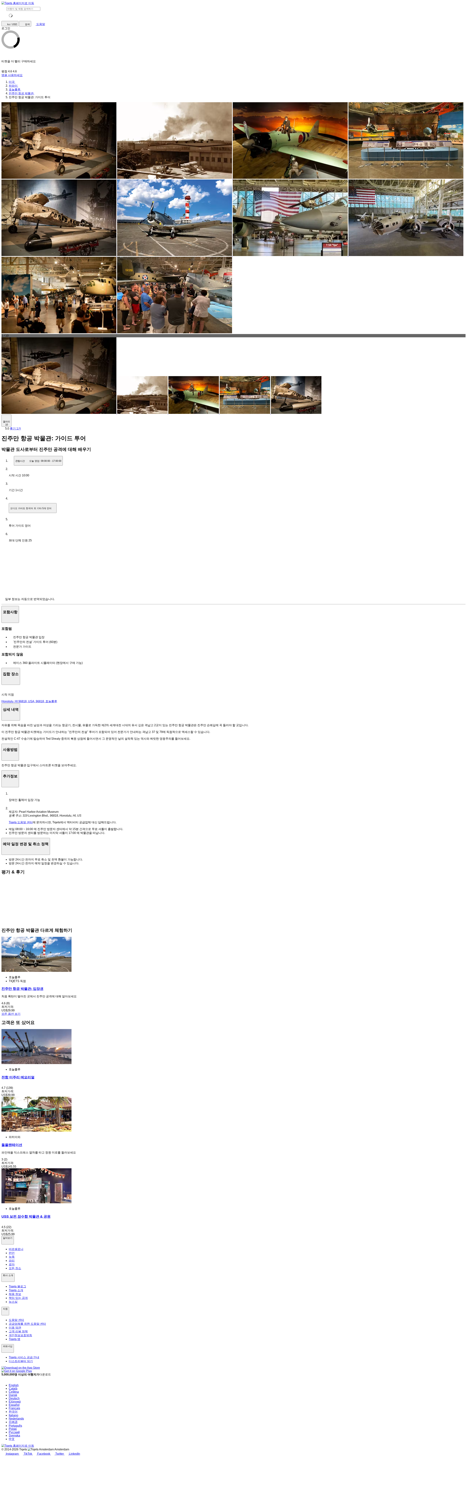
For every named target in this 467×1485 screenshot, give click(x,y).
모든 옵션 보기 (10, 1013)
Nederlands (16, 1418)
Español (14, 1404)
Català (13, 1388)
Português (15, 1425)
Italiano (13, 1415)
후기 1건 (15, 428)
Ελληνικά (15, 1401)
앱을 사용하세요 (12, 75)
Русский (14, 1432)
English (14, 1385)
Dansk (13, 1395)
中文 (12, 1439)
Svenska (14, 1435)
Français (14, 1408)
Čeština (14, 1391)
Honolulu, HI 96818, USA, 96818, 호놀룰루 (29, 701)
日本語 (13, 1422)
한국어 (13, 1411)
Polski (13, 1429)
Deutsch (14, 1398)
